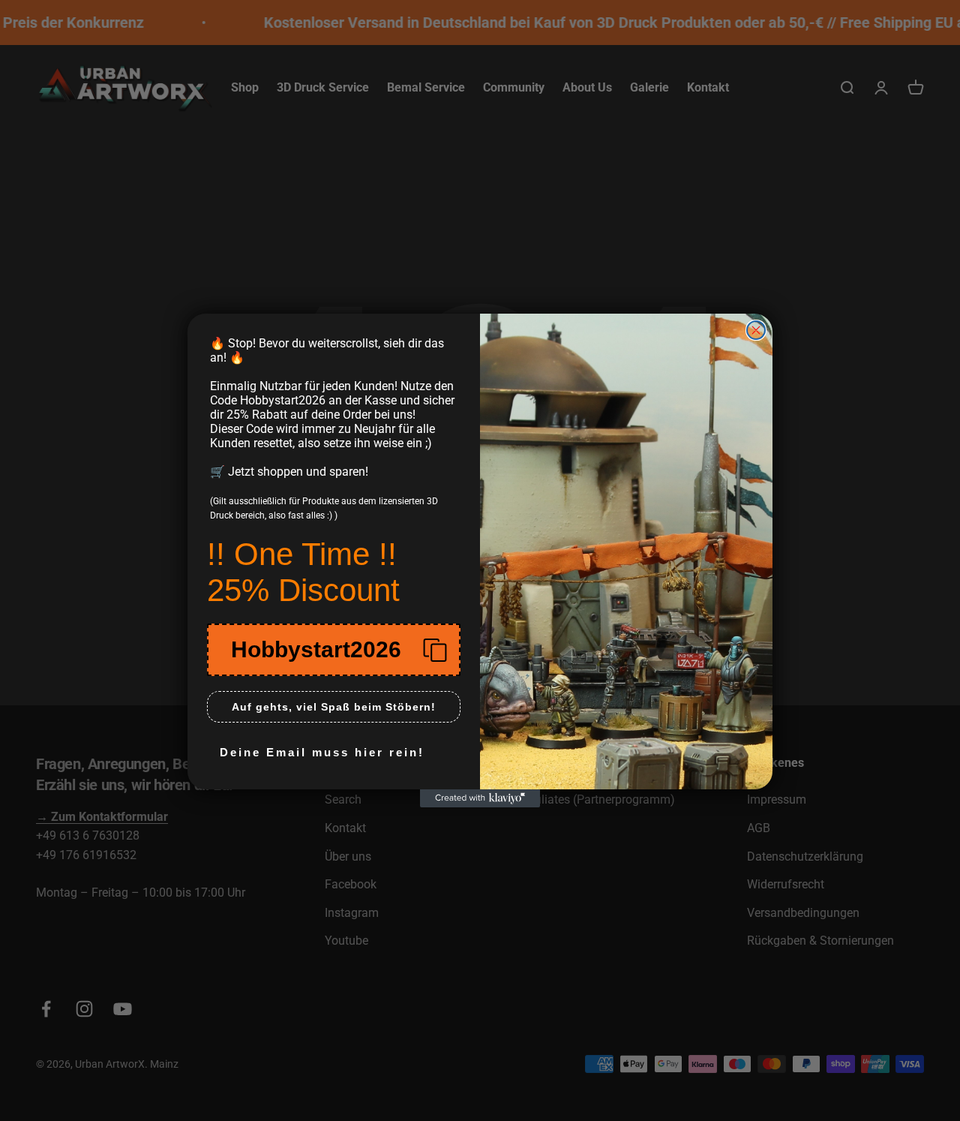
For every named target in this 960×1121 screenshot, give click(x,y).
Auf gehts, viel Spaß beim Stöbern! (334, 707)
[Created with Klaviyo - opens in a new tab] (480, 798)
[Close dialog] (756, 330)
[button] (333, 650)
